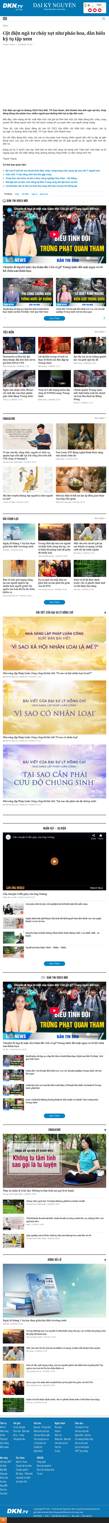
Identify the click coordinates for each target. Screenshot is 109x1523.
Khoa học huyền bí (44, 1465)
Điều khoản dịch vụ (60, 1516)
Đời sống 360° (6, 1461)
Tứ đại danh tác (40, 1443)
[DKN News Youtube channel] (90, 10)
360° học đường (81, 1451)
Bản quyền (87, 1516)
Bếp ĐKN (3, 1469)
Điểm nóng (78, 363)
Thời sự (6, 400)
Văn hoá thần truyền (46, 556)
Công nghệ (41, 1461)
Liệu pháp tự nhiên (23, 1477)
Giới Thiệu (19, 9)
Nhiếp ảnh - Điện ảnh (63, 1439)
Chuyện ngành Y (22, 1469)
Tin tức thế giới (19, 1427)
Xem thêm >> (100, 331)
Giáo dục (79, 1423)
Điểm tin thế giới (9, 366)
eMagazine (54, 1129)
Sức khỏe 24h (21, 1481)
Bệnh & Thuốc (21, 1461)
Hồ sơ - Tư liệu (18, 1435)
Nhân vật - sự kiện (10, 897)
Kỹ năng (3, 1481)
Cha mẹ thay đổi (81, 1443)
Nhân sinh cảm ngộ (63, 502)
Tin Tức (6, 1050)
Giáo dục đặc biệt (82, 1431)
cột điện (25, 194)
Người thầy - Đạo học (83, 1435)
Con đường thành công (84, 1439)
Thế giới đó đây (19, 1439)
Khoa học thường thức (45, 1469)
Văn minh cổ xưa (61, 1443)
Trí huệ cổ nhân (9, 502)
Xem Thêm (54, 318)
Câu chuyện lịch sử (10, 596)
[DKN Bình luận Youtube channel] (95, 10)
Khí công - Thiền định (24, 1473)
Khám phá (4, 1477)
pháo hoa (44, 194)
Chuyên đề (38, 1447)
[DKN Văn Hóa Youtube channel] (99, 10)
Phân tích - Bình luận (21, 1431)
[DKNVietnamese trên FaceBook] (89, 5)
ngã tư (34, 194)
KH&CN (40, 1457)
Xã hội (2, 1435)
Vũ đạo (57, 1451)
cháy (17, 194)
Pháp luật (4, 1439)
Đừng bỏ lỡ (54, 1259)
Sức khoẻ (3, 1493)
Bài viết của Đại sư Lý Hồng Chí (54, 612)
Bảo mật (75, 1516)
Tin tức (40, 1473)
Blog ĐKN (3, 1485)
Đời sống (77, 553)
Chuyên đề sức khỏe (24, 1465)
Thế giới (6, 550)
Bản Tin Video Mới (57, 977)
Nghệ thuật (60, 459)
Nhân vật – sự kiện (54, 828)
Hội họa (57, 1431)
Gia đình (3, 1465)
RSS (47, 1516)
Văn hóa (77, 589)
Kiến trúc (58, 1435)
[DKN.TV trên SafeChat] (86, 5)
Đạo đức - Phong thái (42, 1427)
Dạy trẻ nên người (82, 1447)
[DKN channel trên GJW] (98, 5)
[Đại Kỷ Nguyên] (13, 5)
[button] (104, 318)
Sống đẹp (3, 1473)
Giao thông (4, 1443)
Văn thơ (58, 1447)
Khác (5, 25)
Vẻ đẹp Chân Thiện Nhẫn (13, 462)
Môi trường (42, 366)
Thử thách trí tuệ (81, 1427)
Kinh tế (76, 403)
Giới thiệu (37, 1516)
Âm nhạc (58, 1427)
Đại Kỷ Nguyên (90, 1509)
